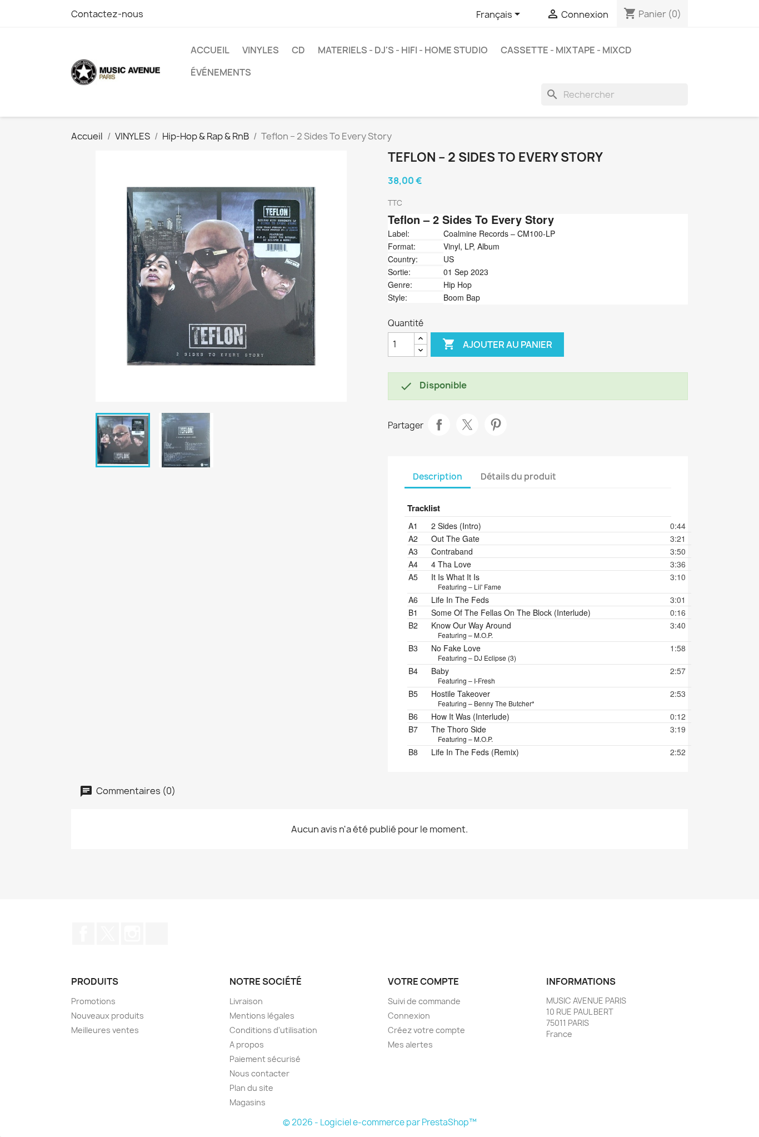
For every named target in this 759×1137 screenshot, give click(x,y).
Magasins (247, 1102)
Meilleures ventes (105, 1030)
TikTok (157, 933)
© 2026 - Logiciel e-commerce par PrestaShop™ (380, 1122)
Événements (221, 72)
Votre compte (423, 981)
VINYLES (260, 50)
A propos (246, 1044)
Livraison (246, 1001)
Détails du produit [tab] (518, 476)
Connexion (409, 1015)
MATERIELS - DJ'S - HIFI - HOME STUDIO (403, 50)
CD (298, 50)
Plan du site (251, 1088)
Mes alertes (410, 1044)
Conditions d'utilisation (273, 1030)
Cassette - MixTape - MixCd (566, 50)
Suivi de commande (424, 1001)
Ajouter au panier (497, 344)
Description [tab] (437, 476)
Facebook (83, 933)
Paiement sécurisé (265, 1059)
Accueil (210, 50)
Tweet (467, 424)
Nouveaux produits (107, 1015)
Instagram (132, 933)
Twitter (108, 933)
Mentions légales (261, 1015)
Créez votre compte (426, 1030)
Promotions (93, 1001)
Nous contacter (259, 1073)
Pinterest (496, 424)
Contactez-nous (107, 14)
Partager (439, 424)
